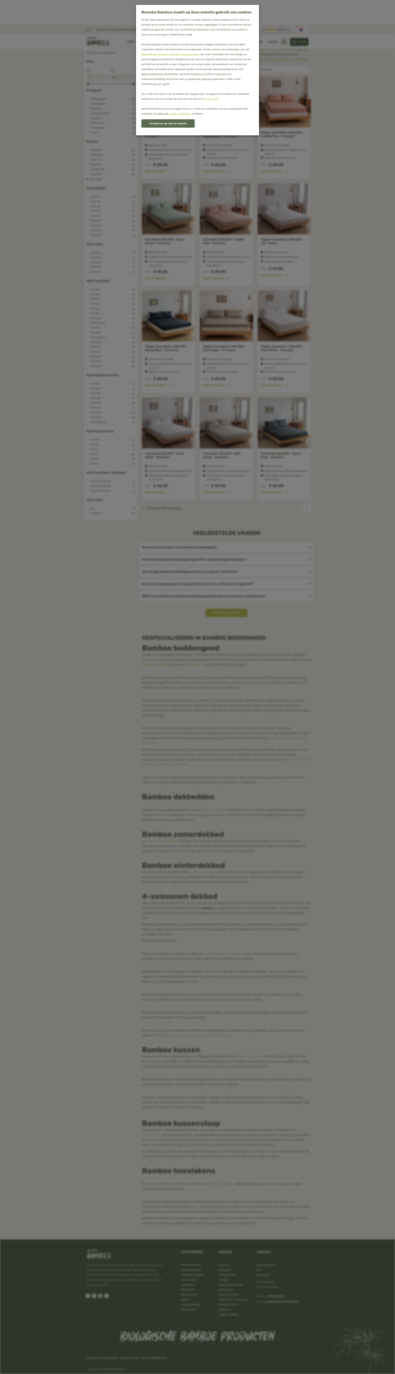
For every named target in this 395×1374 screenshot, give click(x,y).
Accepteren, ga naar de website (168, 123)
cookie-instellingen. (180, 113)
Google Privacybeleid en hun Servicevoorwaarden (170, 54)
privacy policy (211, 98)
